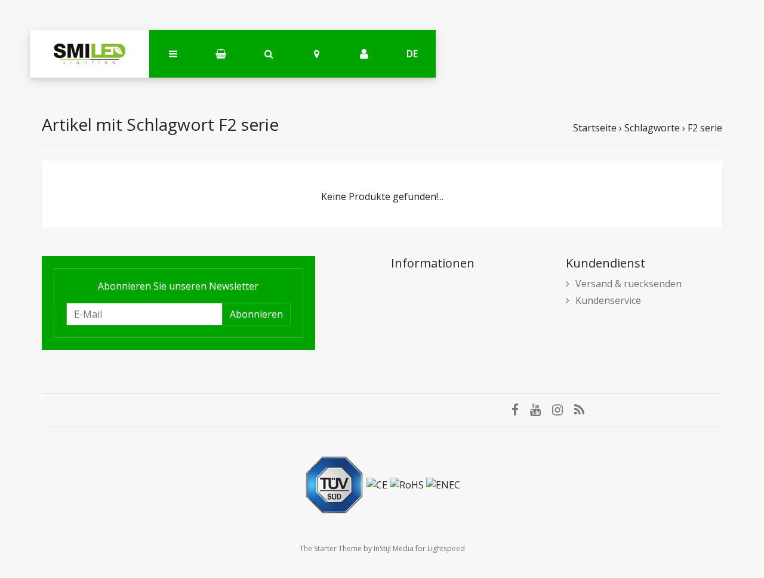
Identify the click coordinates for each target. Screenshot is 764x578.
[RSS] (583, 409)
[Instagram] (563, 409)
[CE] (378, 483)
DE (412, 53)
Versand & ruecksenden (628, 283)
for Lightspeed (440, 548)
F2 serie (705, 127)
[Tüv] (335, 483)
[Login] (364, 54)
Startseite (595, 127)
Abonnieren (256, 314)
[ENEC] (443, 483)
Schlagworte (652, 127)
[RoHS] (408, 483)
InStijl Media (394, 548)
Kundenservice (608, 300)
